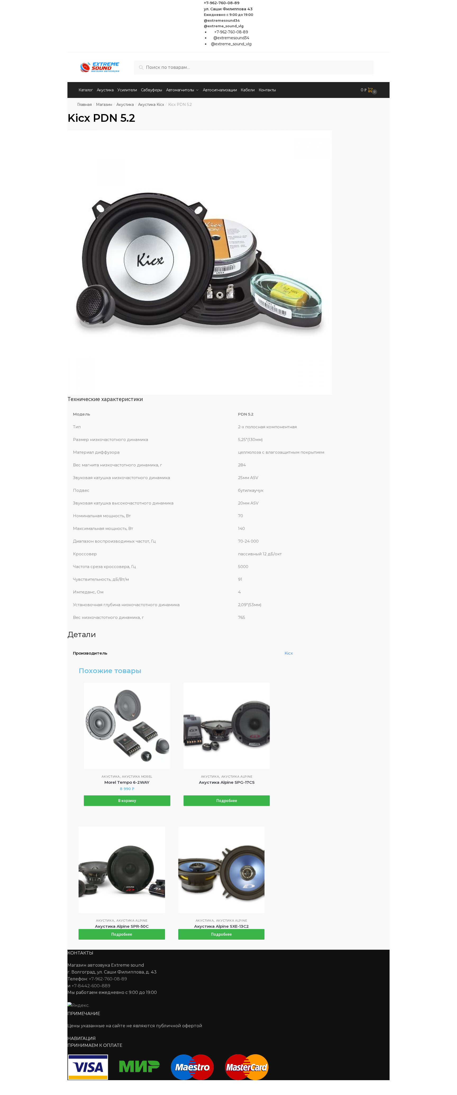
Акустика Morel (137, 776)
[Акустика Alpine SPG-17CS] (227, 726)
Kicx (289, 653)
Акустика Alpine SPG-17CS (227, 782)
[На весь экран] (32, 1085)
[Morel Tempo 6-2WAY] (127, 726)
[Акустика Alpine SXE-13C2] (221, 870)
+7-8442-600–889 (91, 985)
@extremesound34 (222, 20)
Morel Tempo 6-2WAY (126, 782)
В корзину (127, 801)
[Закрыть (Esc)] (6, 1085)
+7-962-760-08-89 (221, 3)
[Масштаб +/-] (45, 1085)
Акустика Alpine (237, 776)
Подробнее (226, 801)
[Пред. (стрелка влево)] (6, 1092)
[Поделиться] (19, 1085)
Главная (84, 104)
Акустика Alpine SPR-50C (122, 926)
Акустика (125, 104)
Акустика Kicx (151, 104)
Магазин (104, 104)
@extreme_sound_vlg (224, 26)
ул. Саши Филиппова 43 (228, 9)
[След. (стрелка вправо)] (19, 1092)
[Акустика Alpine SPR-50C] (122, 870)
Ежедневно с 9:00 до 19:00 (228, 15)
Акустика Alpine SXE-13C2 (221, 926)
